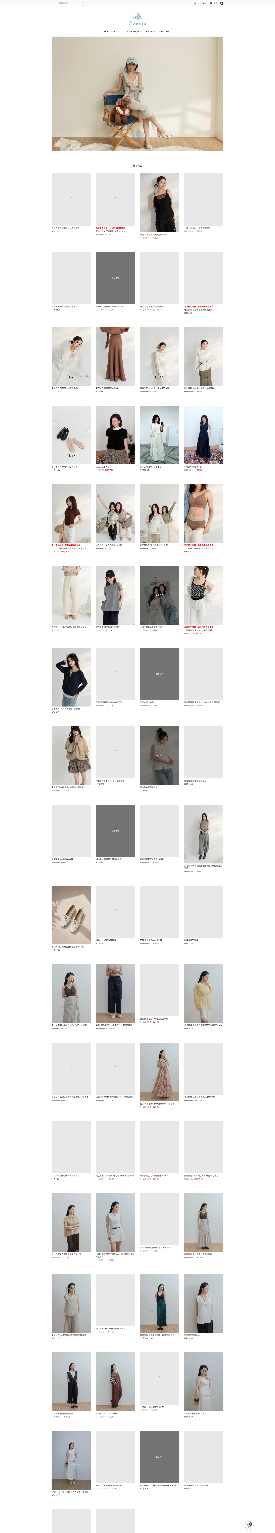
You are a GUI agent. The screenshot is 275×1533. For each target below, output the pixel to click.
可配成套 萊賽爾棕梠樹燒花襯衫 (65, 398)
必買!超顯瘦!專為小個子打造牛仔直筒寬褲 (114, 1035)
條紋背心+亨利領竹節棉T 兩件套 (66, 718)
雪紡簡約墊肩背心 (192, 1351)
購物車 (218, 3)
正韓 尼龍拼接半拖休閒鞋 (151, 956)
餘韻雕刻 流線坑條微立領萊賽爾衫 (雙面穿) (70, 1113)
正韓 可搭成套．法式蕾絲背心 (153, 234)
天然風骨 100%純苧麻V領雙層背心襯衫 (201, 1192)
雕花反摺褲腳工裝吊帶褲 (106, 1430)
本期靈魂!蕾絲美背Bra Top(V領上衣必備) (70, 1035)
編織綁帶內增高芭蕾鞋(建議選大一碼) (68, 956)
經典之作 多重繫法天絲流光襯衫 (65, 234)
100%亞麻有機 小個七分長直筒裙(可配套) (70, 1508)
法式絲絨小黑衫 (102, 476)
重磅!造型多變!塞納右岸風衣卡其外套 (68, 797)
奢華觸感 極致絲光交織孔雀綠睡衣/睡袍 (157, 1351)
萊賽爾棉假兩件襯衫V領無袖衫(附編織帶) (69, 1351)
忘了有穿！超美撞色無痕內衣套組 (198, 558)
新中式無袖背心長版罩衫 (150, 476)
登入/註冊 (202, 3)
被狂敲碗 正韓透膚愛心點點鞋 (64, 476)
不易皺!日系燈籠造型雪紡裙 (152, 1430)
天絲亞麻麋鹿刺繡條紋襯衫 (151, 637)
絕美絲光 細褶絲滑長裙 (106, 956)
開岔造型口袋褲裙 (148, 718)
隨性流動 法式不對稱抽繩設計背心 (110, 1351)
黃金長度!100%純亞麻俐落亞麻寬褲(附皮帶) (115, 1192)
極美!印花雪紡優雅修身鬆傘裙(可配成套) (157, 1113)
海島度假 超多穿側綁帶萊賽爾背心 (110, 316)
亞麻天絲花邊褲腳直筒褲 (62, 1430)
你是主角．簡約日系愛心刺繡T (109, 555)
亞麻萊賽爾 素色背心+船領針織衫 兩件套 (202, 718)
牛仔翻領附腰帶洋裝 (193, 476)
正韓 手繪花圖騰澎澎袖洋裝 (152, 316)
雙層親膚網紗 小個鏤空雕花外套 (65, 316)
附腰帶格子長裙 (191, 956)
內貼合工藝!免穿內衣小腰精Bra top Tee (69, 558)
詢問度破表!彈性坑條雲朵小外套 (154, 555)
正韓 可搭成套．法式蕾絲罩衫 (197, 234)
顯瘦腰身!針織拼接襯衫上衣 (196, 797)
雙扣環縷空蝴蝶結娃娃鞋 (62, 875)
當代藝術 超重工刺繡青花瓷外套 (154, 1035)
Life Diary (164, 31)
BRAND (149, 31)
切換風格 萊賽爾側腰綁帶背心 (109, 875)
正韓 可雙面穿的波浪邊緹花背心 (110, 718)
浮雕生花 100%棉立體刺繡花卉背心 (155, 398)
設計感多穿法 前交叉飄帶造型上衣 (66, 1270)
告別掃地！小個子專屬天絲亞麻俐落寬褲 (69, 637)
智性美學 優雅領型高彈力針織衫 (65, 1192)
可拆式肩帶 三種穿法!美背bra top (110, 238)
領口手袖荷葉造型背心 (149, 797)
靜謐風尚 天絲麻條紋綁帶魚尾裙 (198, 1270)
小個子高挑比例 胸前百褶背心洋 (154, 1192)
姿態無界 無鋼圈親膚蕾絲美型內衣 (199, 319)
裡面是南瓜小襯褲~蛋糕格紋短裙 (110, 797)
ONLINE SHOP (132, 31)
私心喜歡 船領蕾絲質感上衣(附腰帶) (200, 398)
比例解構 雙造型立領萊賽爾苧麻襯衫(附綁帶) (203, 1035)
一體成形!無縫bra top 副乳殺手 (198, 640)
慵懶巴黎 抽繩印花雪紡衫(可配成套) (200, 1113)
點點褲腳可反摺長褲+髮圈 (151, 875)
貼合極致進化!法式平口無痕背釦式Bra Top (158, 1508)
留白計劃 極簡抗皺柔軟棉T (107, 637)
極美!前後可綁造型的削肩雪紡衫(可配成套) (114, 1113)
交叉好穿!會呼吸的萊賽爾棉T (196, 1508)
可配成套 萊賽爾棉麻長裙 (107, 398)
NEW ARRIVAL (111, 31)
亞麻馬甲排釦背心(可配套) (195, 1430)
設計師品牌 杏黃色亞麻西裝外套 (110, 1502)
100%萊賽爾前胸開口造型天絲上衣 (155, 1270)
